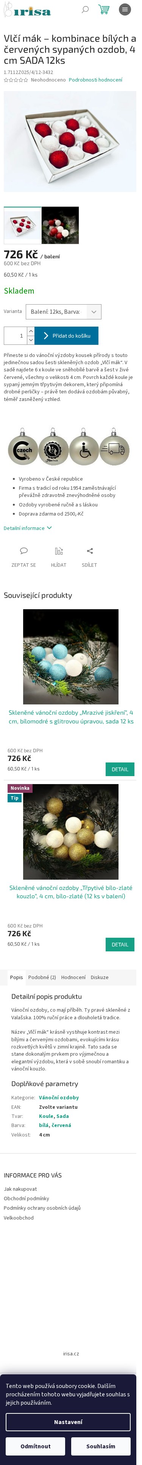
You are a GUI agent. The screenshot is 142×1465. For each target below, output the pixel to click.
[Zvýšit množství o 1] (30, 331)
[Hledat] (85, 9)
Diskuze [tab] (100, 977)
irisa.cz (71, 1354)
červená (61, 1125)
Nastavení (68, 1422)
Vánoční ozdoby (59, 1098)
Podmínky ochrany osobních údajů (42, 1208)
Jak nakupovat (20, 1189)
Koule (46, 1116)
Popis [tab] (16, 977)
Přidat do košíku (72, 335)
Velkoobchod (19, 1218)
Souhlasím (100, 1446)
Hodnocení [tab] (73, 977)
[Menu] (125, 9)
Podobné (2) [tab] (42, 977)
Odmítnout (35, 1446)
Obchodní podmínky (26, 1198)
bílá (43, 1125)
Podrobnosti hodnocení (95, 80)
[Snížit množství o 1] (30, 340)
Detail (120, 769)
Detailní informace (24, 528)
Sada (62, 1116)
